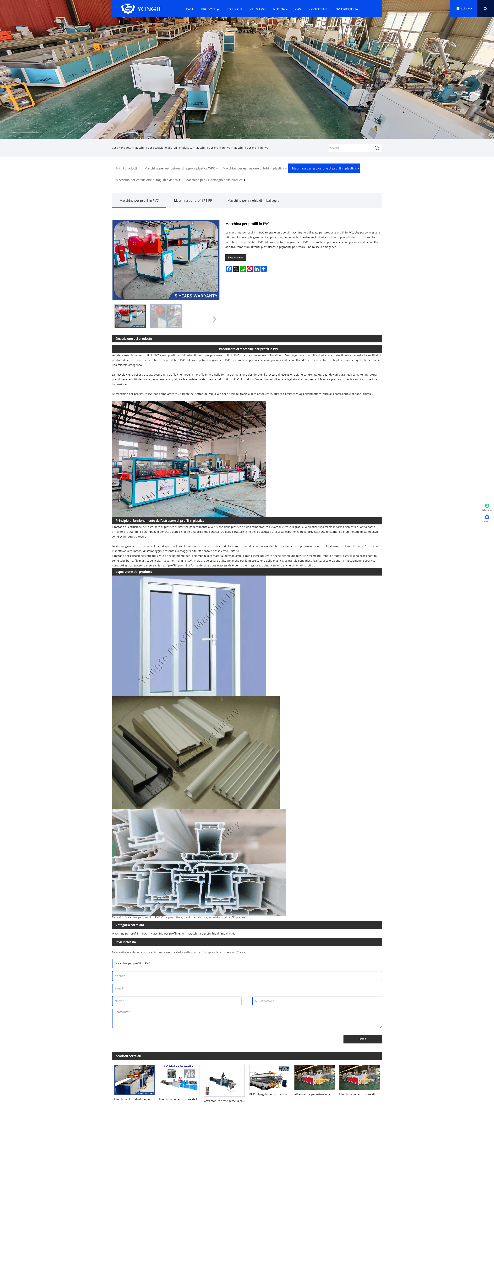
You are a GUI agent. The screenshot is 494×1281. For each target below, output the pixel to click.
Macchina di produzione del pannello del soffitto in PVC (135, 1099)
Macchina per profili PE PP (193, 200)
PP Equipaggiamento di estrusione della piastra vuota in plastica (270, 1094)
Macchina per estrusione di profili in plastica (163, 147)
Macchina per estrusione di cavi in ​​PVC (360, 1094)
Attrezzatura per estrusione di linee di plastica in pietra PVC (315, 1094)
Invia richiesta (235, 257)
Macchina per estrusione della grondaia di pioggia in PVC (180, 1099)
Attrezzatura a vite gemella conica (225, 1101)
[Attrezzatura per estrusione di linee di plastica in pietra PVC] (314, 1076)
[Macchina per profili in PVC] (130, 316)
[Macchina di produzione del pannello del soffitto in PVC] (134, 1079)
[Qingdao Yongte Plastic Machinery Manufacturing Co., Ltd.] (141, 8)
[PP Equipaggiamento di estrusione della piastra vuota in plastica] (269, 1076)
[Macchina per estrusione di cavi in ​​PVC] (359, 1076)
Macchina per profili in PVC (212, 147)
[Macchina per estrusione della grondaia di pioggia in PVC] (179, 1079)
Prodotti (126, 147)
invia (363, 1039)
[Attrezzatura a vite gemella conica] (224, 1080)
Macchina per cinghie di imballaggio (253, 200)
